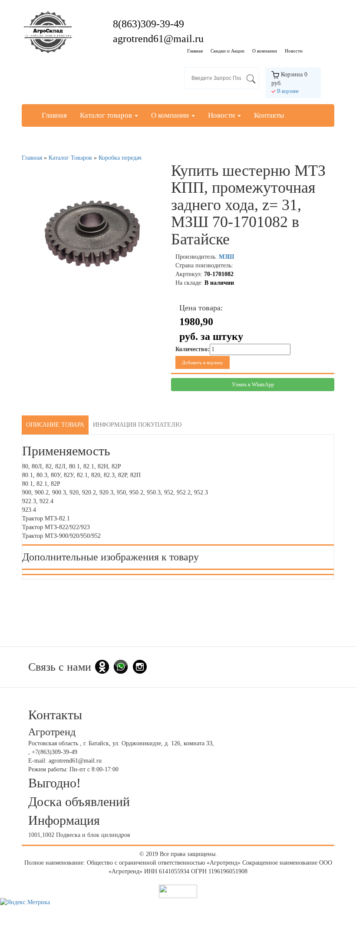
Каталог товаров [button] (107, 115)
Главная (195, 50)
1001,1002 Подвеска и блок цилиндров (79, 835)
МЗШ (226, 256)
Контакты (269, 115)
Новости (294, 50)
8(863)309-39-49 (148, 24)
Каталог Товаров (70, 158)
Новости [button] (222, 115)
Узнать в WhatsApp (253, 385)
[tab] (55, 425)
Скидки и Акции (227, 50)
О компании (264, 50)
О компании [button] (171, 115)
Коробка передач (120, 158)
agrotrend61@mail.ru (158, 38)
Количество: (192, 349)
